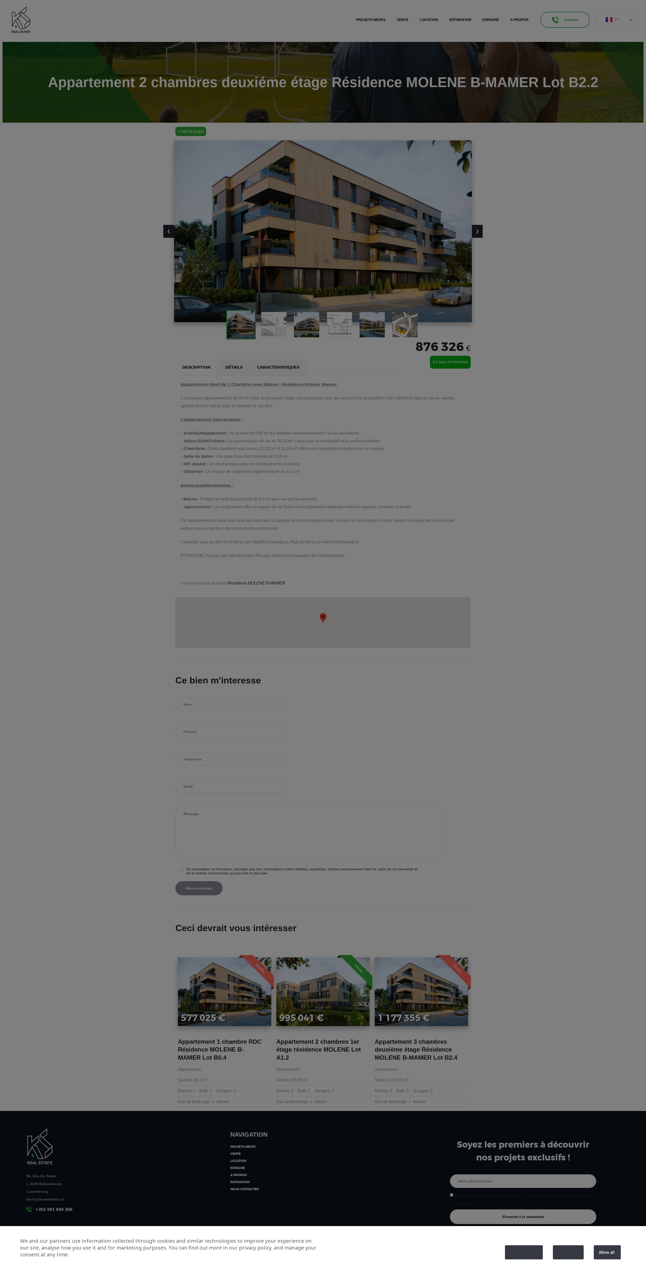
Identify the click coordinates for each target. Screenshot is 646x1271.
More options (523, 1252)
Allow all (606, 1252)
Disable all (567, 1252)
